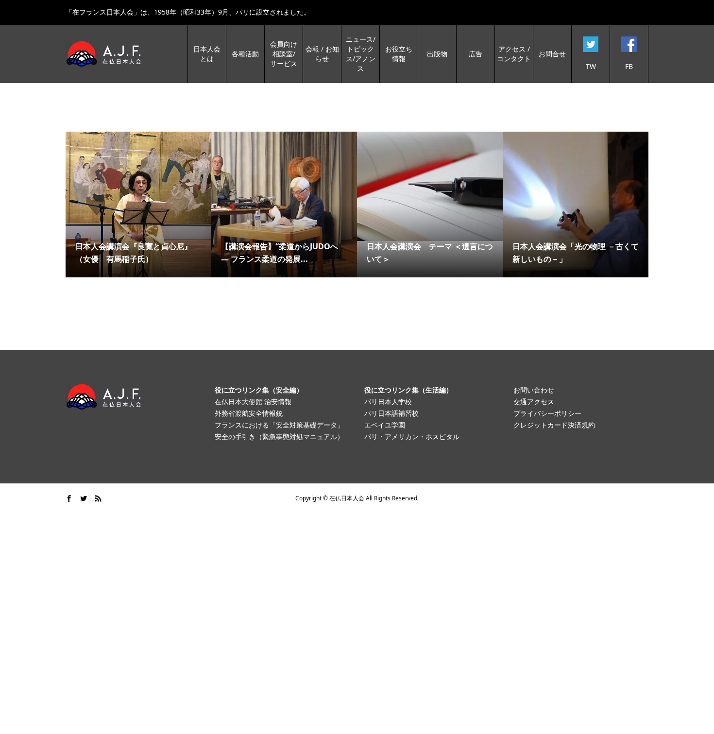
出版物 (437, 53)
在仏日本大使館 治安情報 (253, 401)
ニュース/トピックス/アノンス (360, 53)
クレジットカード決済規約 (554, 424)
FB (629, 66)
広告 (475, 53)
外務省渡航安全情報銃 (249, 413)
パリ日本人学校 (388, 401)
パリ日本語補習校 (391, 413)
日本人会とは (207, 53)
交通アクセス (533, 401)
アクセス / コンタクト (514, 53)
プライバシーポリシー (547, 413)
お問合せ (552, 53)
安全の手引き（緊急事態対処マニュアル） (279, 436)
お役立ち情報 (398, 53)
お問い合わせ (533, 389)
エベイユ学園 (384, 424)
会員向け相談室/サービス (283, 53)
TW (591, 66)
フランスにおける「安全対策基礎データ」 (279, 424)
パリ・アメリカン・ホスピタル (411, 436)
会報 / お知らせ (322, 53)
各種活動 (245, 53)
